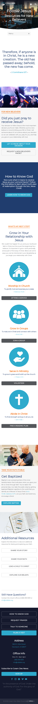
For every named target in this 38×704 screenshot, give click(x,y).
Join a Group (19, 341)
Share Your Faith (19, 559)
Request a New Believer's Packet (18, 152)
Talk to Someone (19, 627)
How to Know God (19, 614)
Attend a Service (19, 298)
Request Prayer (19, 620)
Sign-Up (19, 674)
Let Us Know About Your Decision (18, 145)
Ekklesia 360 (31, 701)
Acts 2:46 (19, 334)
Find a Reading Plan (19, 426)
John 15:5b (19, 420)
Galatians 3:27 (10, 494)
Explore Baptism (11, 503)
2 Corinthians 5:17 (19, 72)
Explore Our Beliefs (19, 575)
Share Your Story (19, 550)
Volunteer (19, 383)
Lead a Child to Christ (19, 566)
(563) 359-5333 (19, 660)
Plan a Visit (19, 633)
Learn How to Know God (18, 195)
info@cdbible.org (7, 600)
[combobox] (19, 34)
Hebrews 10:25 (19, 292)
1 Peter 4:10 (19, 377)
